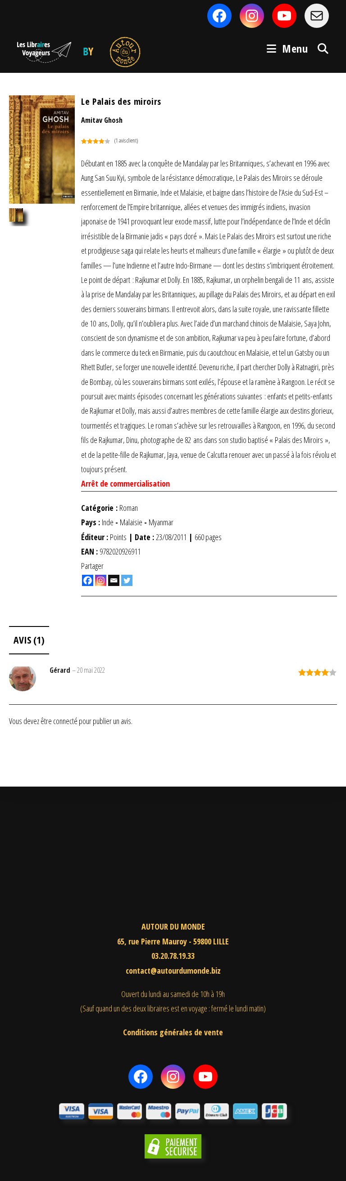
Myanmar (161, 522)
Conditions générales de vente (173, 1032)
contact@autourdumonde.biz (173, 970)
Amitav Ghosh (102, 120)
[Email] (113, 580)
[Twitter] (126, 580)
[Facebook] (87, 580)
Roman (128, 507)
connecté (65, 721)
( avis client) (126, 140)
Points (118, 537)
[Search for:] (320, 48)
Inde (108, 522)
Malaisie (131, 522)
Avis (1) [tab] (29, 639)
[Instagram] (100, 580)
